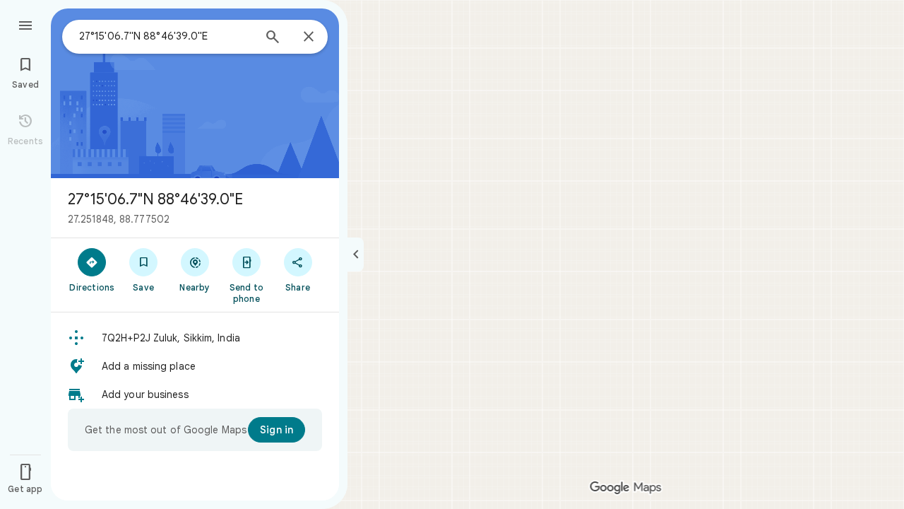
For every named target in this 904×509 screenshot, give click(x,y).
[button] (195, 338)
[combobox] (166, 36)
